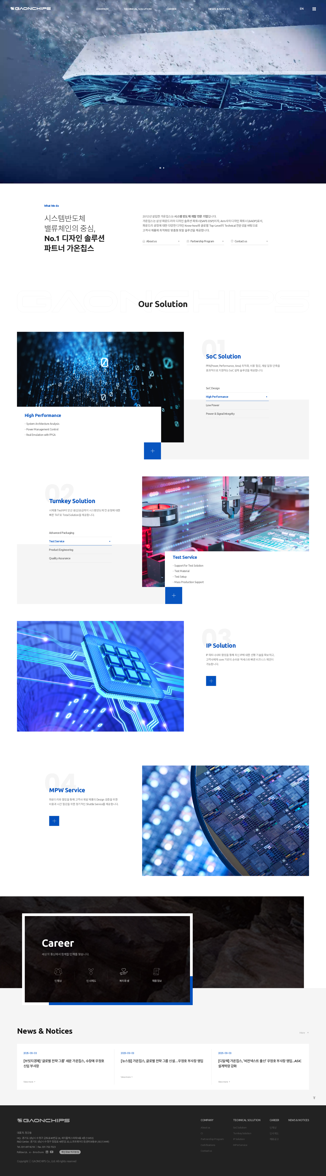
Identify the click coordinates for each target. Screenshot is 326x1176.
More (302, 1032)
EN (302, 8)
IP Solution (238, 1139)
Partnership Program (212, 1139)
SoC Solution (240, 1127)
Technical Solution (137, 9)
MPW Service (240, 1145)
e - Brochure (36, 1152)
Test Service (56, 541)
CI (202, 1133)
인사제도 (274, 1133)
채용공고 (274, 1139)
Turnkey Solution (242, 1133)
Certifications (208, 1145)
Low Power (212, 405)
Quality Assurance (60, 558)
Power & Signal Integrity (221, 413)
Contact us (206, 1150)
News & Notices (219, 9)
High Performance (216, 396)
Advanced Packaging (61, 532)
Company (102, 9)
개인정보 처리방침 (70, 1152)
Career (171, 9)
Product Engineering (61, 549)
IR (192, 9)
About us (205, 1127)
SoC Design (213, 388)
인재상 (273, 1127)
